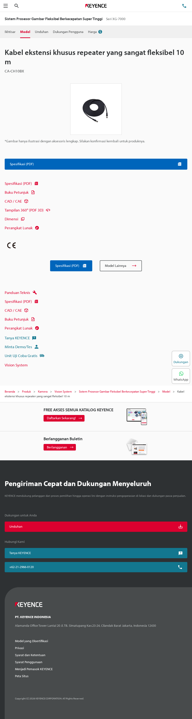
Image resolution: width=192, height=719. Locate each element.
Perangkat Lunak (19, 227)
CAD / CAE (13, 201)
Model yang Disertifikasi (31, 641)
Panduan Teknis (17, 292)
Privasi (19, 648)
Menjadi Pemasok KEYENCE (34, 669)
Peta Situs (22, 676)
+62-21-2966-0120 (21, 567)
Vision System (16, 364)
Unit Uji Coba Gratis (21, 355)
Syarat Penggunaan (28, 662)
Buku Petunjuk (17, 192)
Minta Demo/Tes (18, 346)
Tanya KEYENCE (17, 337)
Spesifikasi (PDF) (18, 183)
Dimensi (11, 218)
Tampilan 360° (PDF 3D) (24, 209)
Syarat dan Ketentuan (30, 655)
